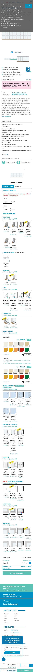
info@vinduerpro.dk (10, 604)
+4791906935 (14, 630)
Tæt (28, 6)
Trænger (12, 652)
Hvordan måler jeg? (9, 213)
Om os (15, 618)
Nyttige (16, 614)
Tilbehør (6, 622)
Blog (15, 616)
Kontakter (16, 620)
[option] (16, 35)
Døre (5, 616)
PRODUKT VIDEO (18, 52)
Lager (5, 618)
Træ (5, 620)
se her (6, 154)
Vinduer (6, 614)
